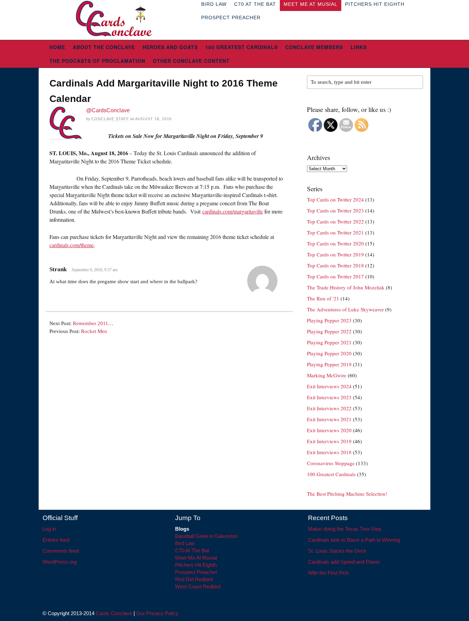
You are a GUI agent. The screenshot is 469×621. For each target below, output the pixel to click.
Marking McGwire (326, 375)
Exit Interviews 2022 (329, 408)
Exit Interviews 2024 (329, 386)
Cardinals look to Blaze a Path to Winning (354, 540)
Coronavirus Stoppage (331, 463)
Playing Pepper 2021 (329, 342)
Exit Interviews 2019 (329, 441)
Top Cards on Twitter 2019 (335, 254)
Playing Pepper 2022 (329, 331)
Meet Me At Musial (196, 558)
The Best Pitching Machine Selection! (347, 493)
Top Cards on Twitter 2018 (335, 265)
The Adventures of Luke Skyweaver (345, 309)
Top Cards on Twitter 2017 (335, 276)
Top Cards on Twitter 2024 (335, 199)
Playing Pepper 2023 (329, 320)
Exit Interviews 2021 (329, 419)
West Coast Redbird (197, 586)
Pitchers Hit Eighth (196, 565)
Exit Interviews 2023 (329, 397)
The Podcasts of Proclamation (97, 60)
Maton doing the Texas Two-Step (344, 529)
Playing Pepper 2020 (329, 353)
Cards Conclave (114, 613)
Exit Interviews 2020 (329, 430)
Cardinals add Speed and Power (344, 562)
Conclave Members (314, 47)
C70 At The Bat (192, 550)
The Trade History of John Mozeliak (346, 287)
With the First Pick (328, 573)
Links (359, 47)
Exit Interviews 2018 (329, 452)
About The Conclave (104, 47)
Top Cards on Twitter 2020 (335, 243)
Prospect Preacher (231, 17)
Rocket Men (94, 331)
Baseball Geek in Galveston (206, 536)
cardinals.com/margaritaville (232, 211)
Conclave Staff (110, 119)
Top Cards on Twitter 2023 (335, 210)
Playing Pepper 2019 (329, 364)
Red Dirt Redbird (194, 579)
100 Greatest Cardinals (241, 47)
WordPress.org (60, 562)
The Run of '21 (323, 298)
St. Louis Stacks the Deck (337, 551)
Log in (49, 529)
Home (57, 47)
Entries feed (56, 540)
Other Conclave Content (191, 60)
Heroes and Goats (170, 47)
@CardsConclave (108, 110)
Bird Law (185, 543)
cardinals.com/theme (71, 245)
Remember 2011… (93, 323)
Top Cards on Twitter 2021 (335, 232)
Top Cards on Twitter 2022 (335, 221)
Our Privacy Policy (157, 613)
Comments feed (61, 551)
